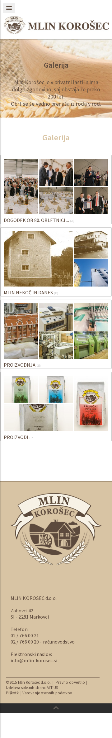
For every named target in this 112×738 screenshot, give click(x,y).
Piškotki (13, 693)
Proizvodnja (19, 365)
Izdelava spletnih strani (25, 687)
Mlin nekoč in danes (28, 292)
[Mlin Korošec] (56, 25)
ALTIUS (52, 687)
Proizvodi (16, 437)
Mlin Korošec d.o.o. (34, 682)
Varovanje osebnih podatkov (47, 693)
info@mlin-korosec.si (34, 660)
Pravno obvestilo (71, 682)
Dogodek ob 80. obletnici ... (36, 220)
